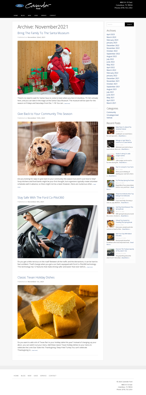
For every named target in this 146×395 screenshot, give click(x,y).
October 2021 (112, 84)
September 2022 (113, 54)
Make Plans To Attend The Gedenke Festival (123, 128)
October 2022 (112, 51)
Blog (23, 15)
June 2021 (111, 95)
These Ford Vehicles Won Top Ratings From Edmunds (125, 195)
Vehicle (109, 118)
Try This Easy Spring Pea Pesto (125, 180)
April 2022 (111, 67)
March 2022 (111, 70)
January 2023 (112, 42)
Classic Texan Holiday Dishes (36, 277)
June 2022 (111, 62)
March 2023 (111, 37)
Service (43, 15)
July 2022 (110, 59)
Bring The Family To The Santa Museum (43, 33)
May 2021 (110, 97)
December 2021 (113, 78)
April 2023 (111, 34)
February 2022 (112, 73)
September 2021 (113, 86)
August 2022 (112, 56)
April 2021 (111, 100)
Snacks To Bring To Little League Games (123, 155)
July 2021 (110, 92)
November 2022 (113, 48)
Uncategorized (112, 115)
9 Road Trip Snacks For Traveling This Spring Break (124, 221)
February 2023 (112, 40)
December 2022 (113, 45)
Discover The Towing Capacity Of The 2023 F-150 (125, 250)
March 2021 (111, 103)
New (29, 15)
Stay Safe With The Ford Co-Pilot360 (41, 197)
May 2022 (110, 64)
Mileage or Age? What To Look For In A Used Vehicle (124, 141)
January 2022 (112, 75)
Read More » (122, 136)
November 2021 (113, 81)
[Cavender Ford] (34, 6)
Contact (53, 15)
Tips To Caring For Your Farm (124, 167)
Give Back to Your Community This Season (45, 114)
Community (111, 112)
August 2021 (112, 89)
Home (16, 15)
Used (36, 15)
